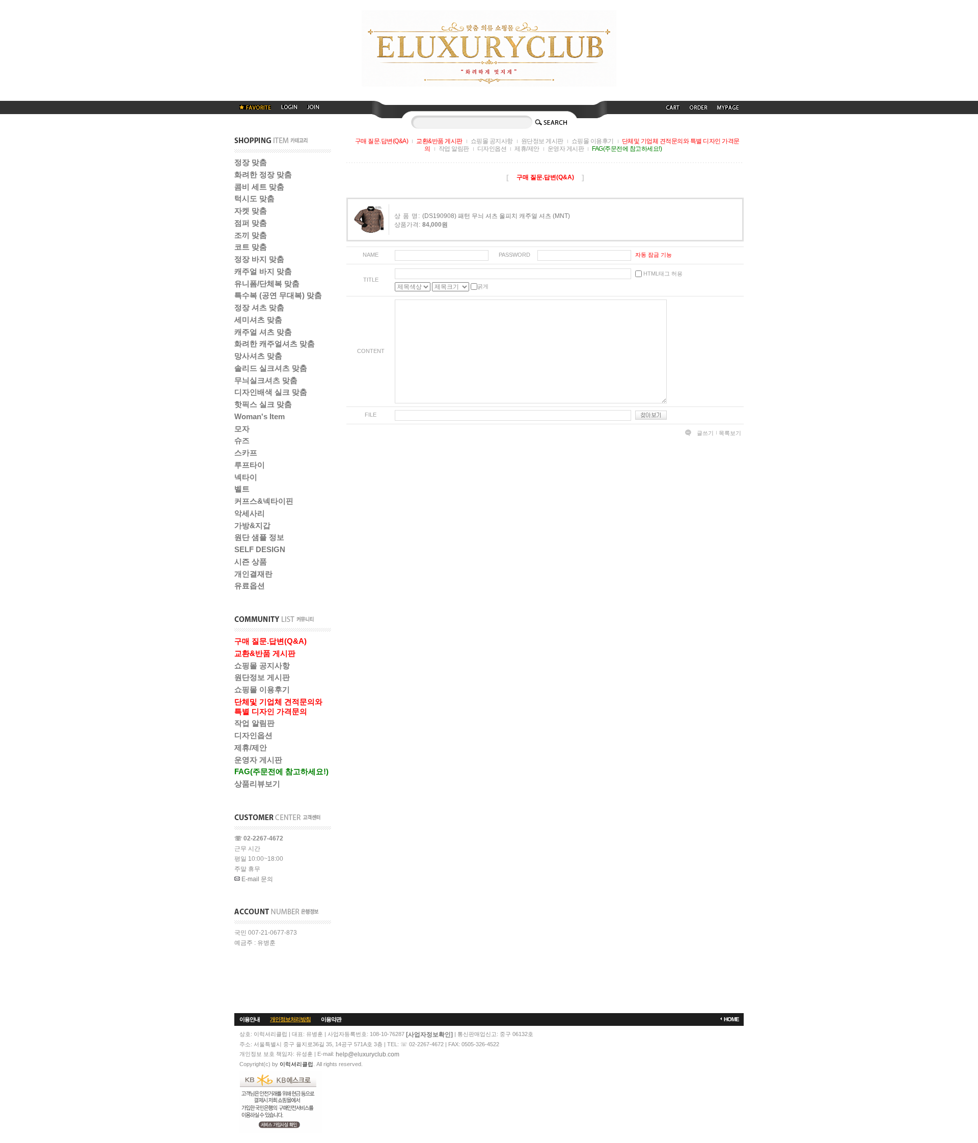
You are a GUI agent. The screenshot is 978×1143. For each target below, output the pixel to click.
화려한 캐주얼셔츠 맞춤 (274, 343)
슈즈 (242, 440)
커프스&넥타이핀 (263, 501)
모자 (242, 428)
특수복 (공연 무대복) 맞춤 (278, 295)
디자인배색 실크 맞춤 (270, 392)
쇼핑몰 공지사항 (262, 665)
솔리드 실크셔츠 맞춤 (270, 368)
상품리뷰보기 (257, 783)
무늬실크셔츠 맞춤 (265, 380)
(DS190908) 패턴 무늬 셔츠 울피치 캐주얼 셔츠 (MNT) (496, 216)
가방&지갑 (252, 525)
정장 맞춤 (250, 162)
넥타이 (245, 477)
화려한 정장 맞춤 (263, 174)
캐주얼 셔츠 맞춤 (263, 332)
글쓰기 (705, 433)
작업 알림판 (254, 723)
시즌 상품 (250, 561)
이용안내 (249, 1019)
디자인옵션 (253, 735)
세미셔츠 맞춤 (258, 319)
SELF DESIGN (259, 549)
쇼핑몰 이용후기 (262, 689)
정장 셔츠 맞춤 (259, 307)
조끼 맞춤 (250, 235)
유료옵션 (249, 585)
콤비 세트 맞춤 (259, 186)
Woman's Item (259, 416)
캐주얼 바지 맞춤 (263, 271)
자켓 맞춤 (250, 210)
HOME (731, 1019)
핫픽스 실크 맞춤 (263, 404)
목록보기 (730, 433)
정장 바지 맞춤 (259, 259)
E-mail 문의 (256, 879)
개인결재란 (253, 573)
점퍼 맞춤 (250, 223)
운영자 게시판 (258, 759)
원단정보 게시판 (262, 677)
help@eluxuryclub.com (367, 1054)
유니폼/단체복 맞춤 (267, 283)
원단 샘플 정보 (259, 537)
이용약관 (331, 1019)
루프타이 (249, 464)
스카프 (245, 452)
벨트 (242, 488)
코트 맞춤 (250, 246)
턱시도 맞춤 (254, 198)
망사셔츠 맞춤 (258, 355)
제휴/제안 (250, 747)
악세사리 (249, 513)
